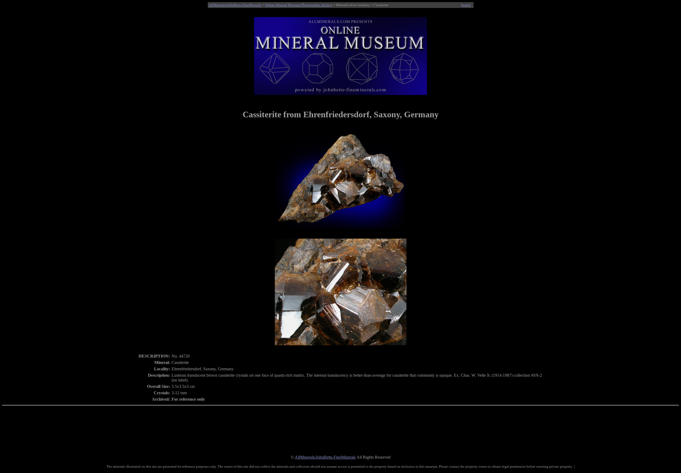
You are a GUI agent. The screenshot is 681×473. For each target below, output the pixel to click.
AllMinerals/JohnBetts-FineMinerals (235, 5)
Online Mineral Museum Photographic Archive (299, 5)
